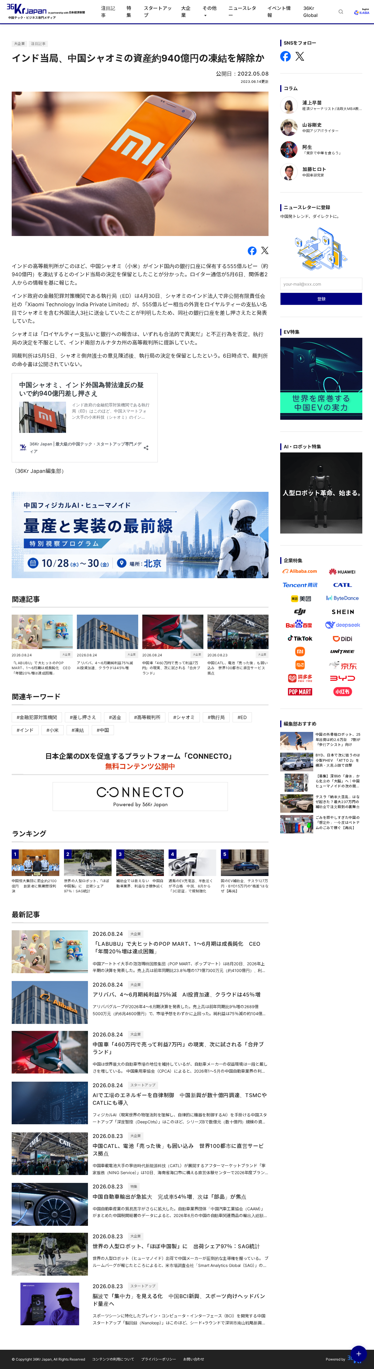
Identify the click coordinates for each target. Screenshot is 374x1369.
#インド (25, 730)
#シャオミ (184, 717)
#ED (242, 717)
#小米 (52, 730)
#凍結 (78, 730)
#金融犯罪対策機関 (37, 717)
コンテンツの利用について (113, 1359)
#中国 (103, 730)
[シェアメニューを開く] (359, 1354)
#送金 (115, 717)
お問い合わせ (193, 1359)
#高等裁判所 (147, 717)
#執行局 (216, 717)
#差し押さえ (83, 717)
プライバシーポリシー (158, 1359)
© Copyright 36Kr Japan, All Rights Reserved (48, 1359)
